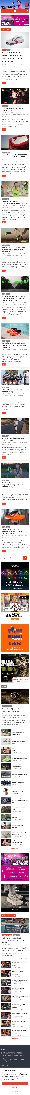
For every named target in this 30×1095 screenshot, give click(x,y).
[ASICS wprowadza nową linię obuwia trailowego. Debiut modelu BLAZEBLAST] (6, 823)
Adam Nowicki (22, 205)
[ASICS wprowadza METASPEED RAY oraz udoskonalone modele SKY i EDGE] (15, 33)
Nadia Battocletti (5, 114)
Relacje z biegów (20, 114)
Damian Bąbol (8, 207)
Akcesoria (5, 706)
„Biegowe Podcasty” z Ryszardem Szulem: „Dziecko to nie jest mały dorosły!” (19, 1023)
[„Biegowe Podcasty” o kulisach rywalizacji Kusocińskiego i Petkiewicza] (6, 1003)
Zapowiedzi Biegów (21, 304)
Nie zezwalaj (15, 1091)
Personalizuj (15, 1087)
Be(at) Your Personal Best (10, 395)
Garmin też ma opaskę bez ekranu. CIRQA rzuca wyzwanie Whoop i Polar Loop (20, 800)
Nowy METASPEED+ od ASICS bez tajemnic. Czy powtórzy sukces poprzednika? (13, 250)
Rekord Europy (13, 114)
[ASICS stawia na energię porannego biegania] (6, 748)
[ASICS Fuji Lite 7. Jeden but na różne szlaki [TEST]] (6, 815)
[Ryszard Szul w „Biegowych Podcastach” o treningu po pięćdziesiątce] (6, 970)
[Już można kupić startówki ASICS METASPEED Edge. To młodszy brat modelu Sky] (15, 324)
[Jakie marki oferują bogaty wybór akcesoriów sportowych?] (6, 764)
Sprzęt (8, 50)
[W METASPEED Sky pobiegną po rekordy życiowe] (15, 419)
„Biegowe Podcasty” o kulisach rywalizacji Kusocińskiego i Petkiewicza (18, 1006)
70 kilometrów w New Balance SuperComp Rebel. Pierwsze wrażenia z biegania (18, 732)
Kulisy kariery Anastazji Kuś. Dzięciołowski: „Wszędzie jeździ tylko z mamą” (14, 940)
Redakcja (13, 64)
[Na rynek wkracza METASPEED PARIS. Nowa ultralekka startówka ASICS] (15, 136)
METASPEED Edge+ (12, 66)
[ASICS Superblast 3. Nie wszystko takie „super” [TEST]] (6, 832)
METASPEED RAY (19, 66)
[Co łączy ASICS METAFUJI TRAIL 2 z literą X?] (6, 807)
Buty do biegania (23, 64)
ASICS (4, 50)
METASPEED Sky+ (5, 68)
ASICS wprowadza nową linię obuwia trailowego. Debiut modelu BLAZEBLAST (20, 825)
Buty (4, 152)
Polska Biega (5, 199)
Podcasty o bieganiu (8, 915)
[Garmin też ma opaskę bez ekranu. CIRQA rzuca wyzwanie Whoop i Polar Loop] (6, 798)
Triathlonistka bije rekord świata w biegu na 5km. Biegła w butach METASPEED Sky (14, 485)
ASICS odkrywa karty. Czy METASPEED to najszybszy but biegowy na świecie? (12, 531)
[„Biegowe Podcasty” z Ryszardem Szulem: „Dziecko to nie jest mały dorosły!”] (6, 1020)
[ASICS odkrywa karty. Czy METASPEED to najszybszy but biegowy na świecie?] (15, 510)
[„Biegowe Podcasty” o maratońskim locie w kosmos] (6, 1012)
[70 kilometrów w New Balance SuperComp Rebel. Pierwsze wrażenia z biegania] (6, 730)
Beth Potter (20, 489)
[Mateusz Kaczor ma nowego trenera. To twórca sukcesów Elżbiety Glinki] (6, 995)
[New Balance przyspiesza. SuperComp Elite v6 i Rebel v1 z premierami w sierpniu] (6, 789)
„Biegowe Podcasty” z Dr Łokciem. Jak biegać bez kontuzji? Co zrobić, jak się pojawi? (19, 1032)
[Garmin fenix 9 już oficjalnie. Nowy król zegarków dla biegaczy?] (15, 690)
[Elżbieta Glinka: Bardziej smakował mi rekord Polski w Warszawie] (6, 979)
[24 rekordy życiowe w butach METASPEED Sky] (15, 370)
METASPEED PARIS (11, 161)
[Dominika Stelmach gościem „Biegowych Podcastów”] (6, 987)
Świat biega (5, 106)
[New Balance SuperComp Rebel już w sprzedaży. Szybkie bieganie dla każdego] (6, 739)
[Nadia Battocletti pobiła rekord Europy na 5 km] (15, 89)
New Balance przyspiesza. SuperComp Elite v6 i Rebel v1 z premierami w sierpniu (18, 791)
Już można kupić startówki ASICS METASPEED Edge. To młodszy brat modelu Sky (14, 345)
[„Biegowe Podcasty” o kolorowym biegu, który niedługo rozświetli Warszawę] (6, 961)
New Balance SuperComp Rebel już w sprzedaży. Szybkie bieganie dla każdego (20, 741)
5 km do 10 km (22, 393)
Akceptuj (15, 1083)
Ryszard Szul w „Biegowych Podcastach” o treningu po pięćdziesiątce (18, 973)
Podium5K (10, 491)
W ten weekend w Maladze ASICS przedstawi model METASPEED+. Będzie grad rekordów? (13, 298)
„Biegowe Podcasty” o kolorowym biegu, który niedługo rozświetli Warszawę (19, 964)
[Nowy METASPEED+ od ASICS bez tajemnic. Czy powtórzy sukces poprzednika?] (15, 228)
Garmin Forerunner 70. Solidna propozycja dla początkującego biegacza (18, 782)
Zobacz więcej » (15, 848)
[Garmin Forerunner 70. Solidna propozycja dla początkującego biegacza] (6, 780)
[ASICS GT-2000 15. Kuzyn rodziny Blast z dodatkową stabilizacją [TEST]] (6, 756)
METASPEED (4, 66)
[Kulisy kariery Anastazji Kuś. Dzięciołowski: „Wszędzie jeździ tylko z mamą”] (15, 919)
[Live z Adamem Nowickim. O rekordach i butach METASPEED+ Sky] (15, 182)
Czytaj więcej (24, 727)
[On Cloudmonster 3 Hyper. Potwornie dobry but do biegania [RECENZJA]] (6, 772)
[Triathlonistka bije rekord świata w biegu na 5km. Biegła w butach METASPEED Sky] (15, 463)
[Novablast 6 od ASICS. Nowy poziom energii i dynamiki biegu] (6, 840)
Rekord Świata (16, 491)
